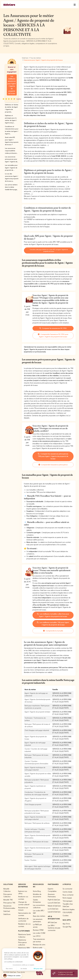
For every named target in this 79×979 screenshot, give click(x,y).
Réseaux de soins (39, 945)
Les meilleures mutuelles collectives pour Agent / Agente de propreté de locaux (54, 615)
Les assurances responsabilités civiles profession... (11, 150)
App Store (66, 924)
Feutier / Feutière (30, 860)
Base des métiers (39, 916)
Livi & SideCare (53, 909)
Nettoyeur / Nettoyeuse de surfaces (37, 823)
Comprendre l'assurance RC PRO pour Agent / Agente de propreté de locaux (53, 335)
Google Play (67, 927)
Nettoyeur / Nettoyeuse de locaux (36, 842)
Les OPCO (37, 936)
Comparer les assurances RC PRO (54, 328)
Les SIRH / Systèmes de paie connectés (54, 927)
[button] (12, 975)
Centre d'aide (67, 892)
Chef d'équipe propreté (33, 804)
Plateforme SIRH (24, 948)
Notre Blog (37, 891)
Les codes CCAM (39, 933)
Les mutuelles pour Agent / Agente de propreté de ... (11, 167)
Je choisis (23, 968)
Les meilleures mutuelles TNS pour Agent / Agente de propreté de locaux (54, 623)
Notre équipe (67, 898)
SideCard (6, 911)
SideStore (6, 914)
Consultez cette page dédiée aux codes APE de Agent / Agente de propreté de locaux (49, 250)
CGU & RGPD (67, 912)
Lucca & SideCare (54, 903)
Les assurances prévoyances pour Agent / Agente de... (11, 159)
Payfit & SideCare (54, 900)
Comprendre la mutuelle (54, 631)
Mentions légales (69, 909)
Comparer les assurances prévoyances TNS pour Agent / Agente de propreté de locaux (53, 456)
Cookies (66, 915)
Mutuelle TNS (8, 900)
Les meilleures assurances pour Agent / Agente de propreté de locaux (12, 85)
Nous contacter (68, 895)
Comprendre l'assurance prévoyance (54, 465)
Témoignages (67, 901)
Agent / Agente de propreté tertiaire (37, 712)
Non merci (9, 968)
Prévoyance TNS (9, 903)
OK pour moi (38, 968)
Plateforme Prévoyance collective (22, 942)
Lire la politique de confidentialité (13, 962)
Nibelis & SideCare (54, 906)
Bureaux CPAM (38, 930)
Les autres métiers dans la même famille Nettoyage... (11, 187)
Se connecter (67, 889)
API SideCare (52, 922)
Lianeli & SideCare (54, 912)
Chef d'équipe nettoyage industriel (37, 730)
